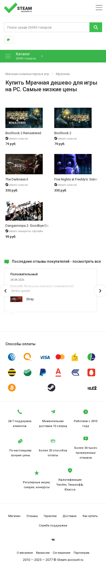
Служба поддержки (53, 525)
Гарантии (50, 516)
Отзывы (32, 516)
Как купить (90, 516)
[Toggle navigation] (99, 8)
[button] (24, 56)
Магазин (14, 516)
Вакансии (43, 552)
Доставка (69, 516)
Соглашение (61, 552)
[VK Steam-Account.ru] (53, 540)
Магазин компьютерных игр (27, 74)
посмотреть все (87, 261)
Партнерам (81, 552)
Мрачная (63, 74)
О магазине (25, 552)
